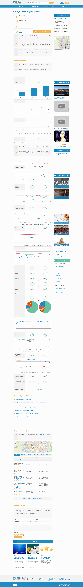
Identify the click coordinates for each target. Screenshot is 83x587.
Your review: (16, 523)
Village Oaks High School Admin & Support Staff (61, 113)
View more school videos (62, 146)
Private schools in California (60, 287)
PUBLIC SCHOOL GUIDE (49, 6)
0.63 (45, 315)
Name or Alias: (35, 519)
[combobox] (37, 3)
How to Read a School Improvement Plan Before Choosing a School (19, 559)
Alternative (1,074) (58, 281)
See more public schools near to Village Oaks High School (32, 498)
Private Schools (48, 454)
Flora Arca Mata (40, 438)
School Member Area (62, 577)
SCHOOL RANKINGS (34, 6)
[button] (32, 446)
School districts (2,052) (59, 283)
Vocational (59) (58, 280)
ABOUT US (63, 6)
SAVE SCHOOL (43, 31)
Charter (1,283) (58, 275)
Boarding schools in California (60, 288)
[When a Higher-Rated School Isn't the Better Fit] (46, 549)
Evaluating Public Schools (60, 253)
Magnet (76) (58, 273)
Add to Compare (18, 466)
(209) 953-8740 (23, 26)
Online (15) (57, 276)
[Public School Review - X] (14, 585)
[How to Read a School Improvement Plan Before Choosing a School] (19, 549)
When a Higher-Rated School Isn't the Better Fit (46, 558)
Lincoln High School (41, 434)
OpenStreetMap (49, 452)
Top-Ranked (58, 270)
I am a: (15, 519)
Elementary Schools (36, 454)
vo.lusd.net (21, 31)
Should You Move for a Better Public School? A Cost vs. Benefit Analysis (32, 559)
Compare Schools (51, 579)
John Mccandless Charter (19, 483)
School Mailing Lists (62, 578)
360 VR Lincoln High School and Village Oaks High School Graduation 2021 (61, 98)
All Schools (17, 454)
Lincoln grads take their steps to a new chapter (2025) (60, 154)
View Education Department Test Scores (38, 386)
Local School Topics (59, 256)
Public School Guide (51, 578)
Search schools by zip (59, 265)
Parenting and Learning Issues (61, 251)
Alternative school (38, 79)
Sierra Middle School (18, 469)
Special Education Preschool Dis (18, 492)
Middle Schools (29, 454)
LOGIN (62, 2)
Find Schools (41, 579)
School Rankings (42, 580)
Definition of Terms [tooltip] (17, 163)
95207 (25, 17)
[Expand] (15, 445)
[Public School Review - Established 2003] (17, 2)
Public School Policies (59, 250)
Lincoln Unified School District (38, 389)
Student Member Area (51, 577)
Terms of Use (61, 585)
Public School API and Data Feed (64, 579)
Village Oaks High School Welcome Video (61, 128)
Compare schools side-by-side (61, 266)
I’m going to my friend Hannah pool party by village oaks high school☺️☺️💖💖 (61, 143)
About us (40, 578)
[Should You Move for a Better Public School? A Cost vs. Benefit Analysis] (33, 549)
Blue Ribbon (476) (58, 272)
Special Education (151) (59, 278)
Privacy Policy (66, 585)
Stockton (20, 17)
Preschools (42, 454)
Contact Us (50, 580)
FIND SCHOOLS (21, 6)
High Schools (23, 454)
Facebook (16, 585)
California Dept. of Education (60, 292)
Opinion (57, 254)
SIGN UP (67, 2)
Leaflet (46, 452)
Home (40, 577)
